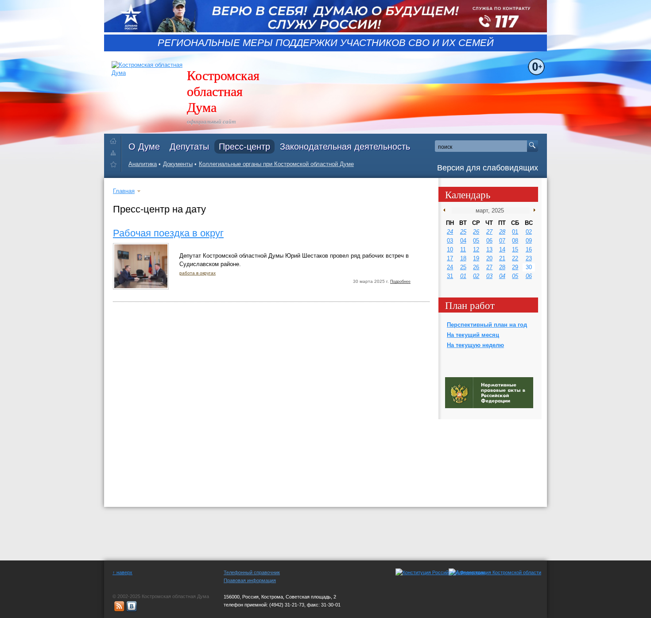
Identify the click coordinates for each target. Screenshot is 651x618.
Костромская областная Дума (223, 91)
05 (476, 240)
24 (450, 231)
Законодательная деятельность (345, 146)
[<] (446, 210)
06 (489, 240)
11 (463, 249)
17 (450, 258)
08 (515, 240)
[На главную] (115, 139)
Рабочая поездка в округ (168, 233)
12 (476, 249)
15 (515, 249)
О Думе (144, 146)
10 (450, 249)
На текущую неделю (475, 345)
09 (529, 240)
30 (529, 267)
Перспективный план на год (487, 324)
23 (529, 258)
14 (502, 249)
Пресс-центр (244, 146)
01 (515, 231)
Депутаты (189, 146)
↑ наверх (122, 572)
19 (476, 258)
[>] (532, 210)
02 (529, 231)
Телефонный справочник (252, 572)
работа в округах (197, 272)
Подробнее (400, 281)
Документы (178, 164)
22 (515, 258)
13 (489, 249)
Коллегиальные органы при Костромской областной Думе (276, 164)
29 (515, 267)
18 (463, 258)
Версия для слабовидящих (487, 167)
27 (489, 231)
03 (450, 240)
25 (463, 231)
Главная (124, 191)
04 (463, 240)
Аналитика (142, 164)
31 (450, 276)
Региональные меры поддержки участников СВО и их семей (326, 43)
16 (529, 249)
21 (502, 258)
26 (476, 231)
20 (489, 258)
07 (502, 240)
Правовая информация (250, 580)
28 (502, 231)
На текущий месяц (473, 335)
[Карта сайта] (115, 152)
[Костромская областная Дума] (115, 165)
